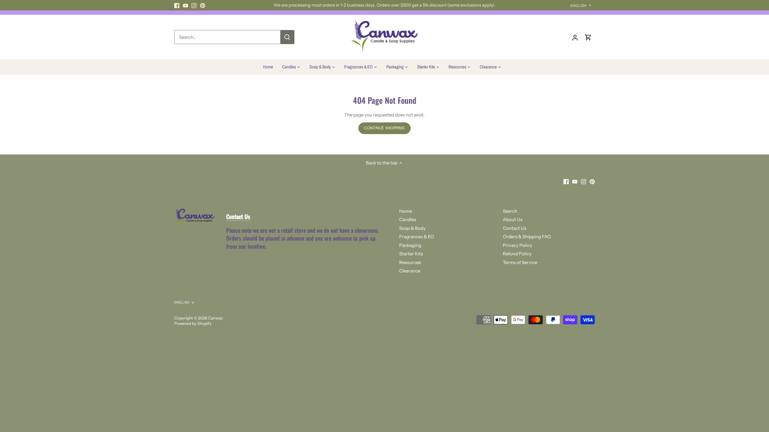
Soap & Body (412, 228)
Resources (410, 262)
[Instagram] (193, 5)
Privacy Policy (517, 245)
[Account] (575, 37)
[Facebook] (176, 5)
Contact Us (514, 228)
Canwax (215, 318)
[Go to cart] (588, 37)
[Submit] (287, 37)
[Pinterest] (202, 5)
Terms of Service (520, 262)
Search (510, 211)
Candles (407, 219)
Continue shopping (384, 128)
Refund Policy (517, 253)
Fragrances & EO (416, 236)
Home (405, 211)
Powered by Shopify (192, 323)
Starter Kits (411, 253)
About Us (512, 219)
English (578, 5)
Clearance (409, 271)
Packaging (410, 245)
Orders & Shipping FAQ (527, 236)
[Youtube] (185, 5)
